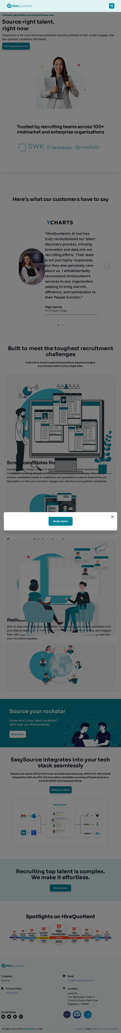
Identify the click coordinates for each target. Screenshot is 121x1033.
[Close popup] (112, 517)
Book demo (60, 521)
